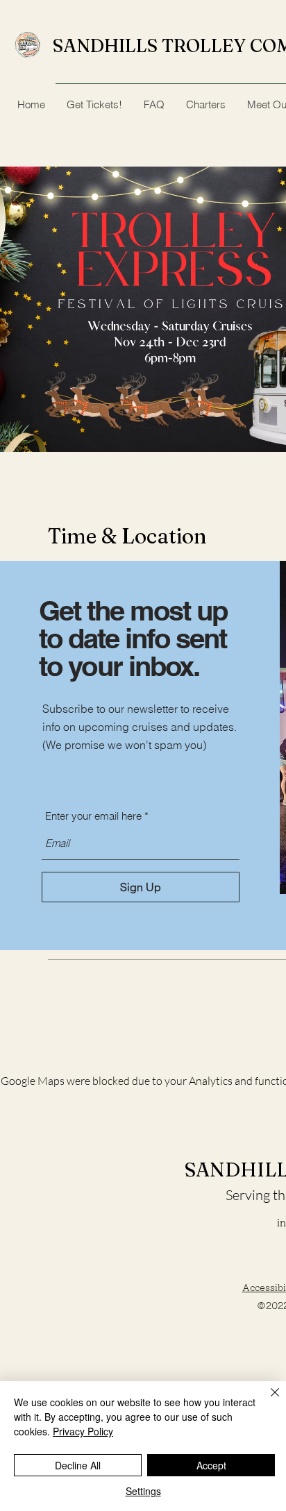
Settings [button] (143, 1491)
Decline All (78, 1465)
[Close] (266, 1400)
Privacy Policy (83, 1431)
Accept (211, 1465)
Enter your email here (93, 816)
